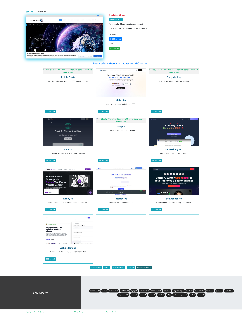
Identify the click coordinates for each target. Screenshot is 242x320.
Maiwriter (121, 100)
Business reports (118, 267)
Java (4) (104, 291)
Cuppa (68, 149)
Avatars (106, 267)
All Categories (96, 267)
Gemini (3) (152, 295)
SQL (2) (169, 295)
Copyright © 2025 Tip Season (35, 312)
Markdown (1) (113, 291)
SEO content (50, 111)
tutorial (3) (201, 295)
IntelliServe (121, 198)
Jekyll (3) (192, 295)
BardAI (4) (143, 295)
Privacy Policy (78, 312)
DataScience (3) (156, 291)
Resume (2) (209, 291)
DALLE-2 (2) (161, 295)
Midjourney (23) (123, 295)
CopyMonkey (174, 77)
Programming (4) (178, 291)
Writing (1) (134, 295)
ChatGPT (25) (229, 291)
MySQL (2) (134, 291)
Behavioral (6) (199, 291)
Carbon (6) (167, 291)
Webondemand (68, 248)
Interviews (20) (95, 291)
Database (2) (125, 291)
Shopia (121, 126)
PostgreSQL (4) (144, 291)
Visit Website (115, 19)
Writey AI (68, 198)
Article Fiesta (68, 77)
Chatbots (131, 267)
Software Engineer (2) (180, 295)
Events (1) (189, 291)
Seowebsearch (174, 198)
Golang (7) (219, 291)
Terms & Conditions (112, 312)
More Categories (143, 267)
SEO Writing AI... (174, 149)
